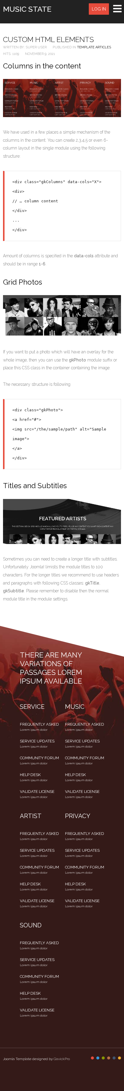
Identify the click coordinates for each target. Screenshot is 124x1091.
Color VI (119, 1057)
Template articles (94, 47)
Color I (92, 1057)
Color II (97, 1057)
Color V (114, 1057)
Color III (103, 1057)
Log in (99, 9)
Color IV (108, 1057)
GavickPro (62, 1059)
